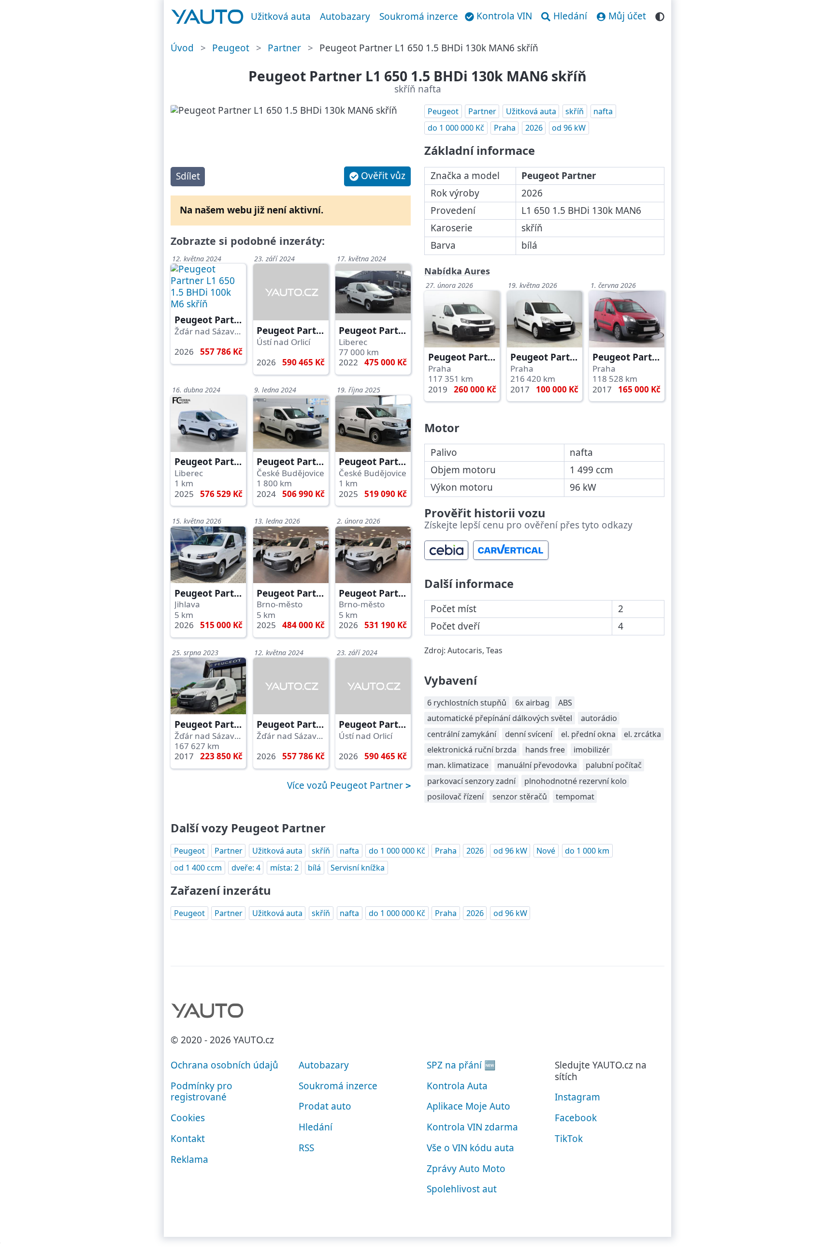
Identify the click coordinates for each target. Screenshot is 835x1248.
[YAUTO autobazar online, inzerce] (207, 17)
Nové (545, 850)
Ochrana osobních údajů (224, 1065)
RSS (306, 1148)
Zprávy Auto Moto (466, 1168)
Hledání (315, 1127)
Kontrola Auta (457, 1086)
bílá (314, 867)
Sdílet (188, 176)
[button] (377, 176)
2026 (534, 127)
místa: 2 (284, 867)
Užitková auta (281, 16)
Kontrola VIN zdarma (472, 1127)
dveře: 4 (245, 867)
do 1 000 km (587, 850)
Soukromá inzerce (418, 16)
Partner (284, 48)
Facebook (576, 1118)
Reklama (189, 1159)
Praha (505, 127)
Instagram (577, 1097)
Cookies (188, 1118)
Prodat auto (325, 1106)
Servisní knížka (358, 867)
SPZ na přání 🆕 (461, 1065)
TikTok (569, 1138)
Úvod (182, 48)
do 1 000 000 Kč (456, 127)
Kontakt (188, 1138)
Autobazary (345, 16)
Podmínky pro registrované (201, 1092)
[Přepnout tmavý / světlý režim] (659, 15)
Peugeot (230, 48)
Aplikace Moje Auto (468, 1106)
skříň (574, 111)
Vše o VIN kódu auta (470, 1148)
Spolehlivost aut (462, 1189)
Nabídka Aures (457, 271)
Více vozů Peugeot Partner (346, 785)
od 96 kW (569, 127)
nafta (603, 111)
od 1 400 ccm (198, 867)
